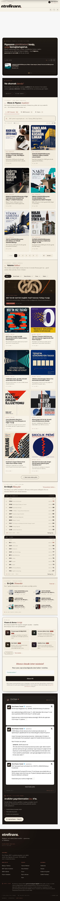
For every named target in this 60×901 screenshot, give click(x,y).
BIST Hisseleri (12, 112)
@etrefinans (28, 706)
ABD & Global (5, 871)
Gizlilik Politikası (45, 874)
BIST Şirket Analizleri (7, 868)
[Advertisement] (30, 23)
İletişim (42, 868)
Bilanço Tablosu (6, 865)
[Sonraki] (54, 60)
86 (43, 255)
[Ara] (54, 9)
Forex (22, 871)
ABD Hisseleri (27, 112)
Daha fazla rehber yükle (31, 477)
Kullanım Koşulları (45, 871)
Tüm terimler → (18, 653)
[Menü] (57, 9)
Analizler (9, 93)
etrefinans (11, 6)
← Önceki (10, 255)
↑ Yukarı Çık (54, 895)
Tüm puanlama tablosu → (49, 487)
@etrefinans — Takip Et (15, 819)
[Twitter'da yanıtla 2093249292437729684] (12, 758)
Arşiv (22, 877)
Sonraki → (49, 255)
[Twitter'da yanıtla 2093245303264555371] (12, 782)
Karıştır (9, 653)
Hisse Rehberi (24, 868)
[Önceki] (51, 60)
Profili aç (49, 790)
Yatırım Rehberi (20, 93)
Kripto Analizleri (6, 874)
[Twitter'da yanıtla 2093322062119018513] (12, 723)
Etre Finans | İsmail (17, 706)
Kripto (40, 112)
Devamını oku (15, 68)
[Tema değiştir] (50, 9)
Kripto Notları (25, 874)
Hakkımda (43, 865)
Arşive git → (53, 583)
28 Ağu (34, 706)
